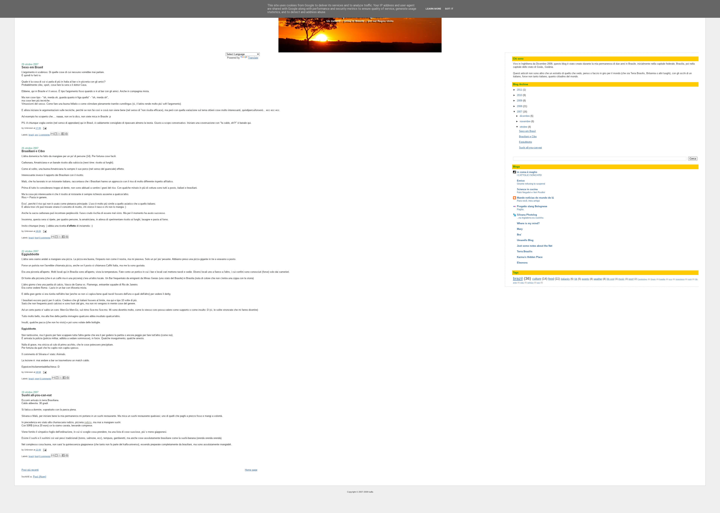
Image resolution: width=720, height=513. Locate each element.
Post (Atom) (39, 476)
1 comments (44, 135)
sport (37, 378)
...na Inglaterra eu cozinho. (530, 218)
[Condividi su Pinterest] (66, 134)
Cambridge (642, 279)
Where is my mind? (528, 223)
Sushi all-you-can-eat (37, 395)
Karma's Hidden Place (529, 257)
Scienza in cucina (527, 189)
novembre (525, 121)
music (621, 279)
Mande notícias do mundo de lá (535, 197)
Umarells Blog (525, 240)
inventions (680, 279)
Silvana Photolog (527, 214)
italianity (565, 279)
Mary (520, 229)
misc (522, 282)
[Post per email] (44, 128)
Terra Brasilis (524, 251)
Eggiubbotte (30, 254)
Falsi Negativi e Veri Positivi (531, 192)
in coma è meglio (527, 172)
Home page (251, 469)
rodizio (88, 422)
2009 (520, 100)
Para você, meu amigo (528, 201)
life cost (610, 279)
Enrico (521, 180)
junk (690, 279)
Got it (449, 8)
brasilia (662, 279)
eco (670, 279)
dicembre (525, 116)
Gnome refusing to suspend (531, 183)
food (37, 238)
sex (36, 135)
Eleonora (522, 262)
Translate (253, 57)
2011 (520, 89)
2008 (520, 106)
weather (598, 279)
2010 (520, 95)
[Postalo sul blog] (56, 134)
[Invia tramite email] (52, 134)
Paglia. (520, 209)
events (585, 279)
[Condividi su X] (59, 134)
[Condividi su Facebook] (63, 134)
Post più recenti (30, 469)
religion (530, 282)
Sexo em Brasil (32, 67)
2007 (520, 111)
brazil (31, 135)
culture (536, 278)
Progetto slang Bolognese (532, 206)
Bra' (519, 234)
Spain (653, 279)
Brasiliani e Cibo (33, 151)
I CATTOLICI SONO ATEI (529, 175)
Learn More (433, 8)
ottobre (524, 126)
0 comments (44, 238)
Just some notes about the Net (534, 245)
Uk (575, 279)
